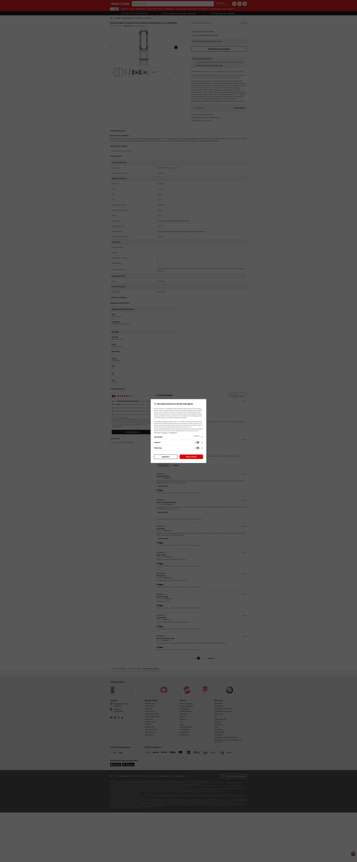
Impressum (164, 432)
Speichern (165, 457)
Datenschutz (157, 432)
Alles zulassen (191, 457)
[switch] (197, 442)
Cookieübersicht (172, 432)
